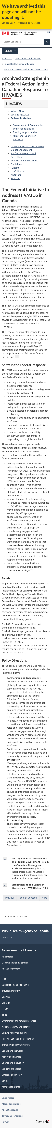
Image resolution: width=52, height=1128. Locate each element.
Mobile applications (11, 1103)
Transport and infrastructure (16, 1044)
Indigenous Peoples (11, 1068)
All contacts (7, 956)
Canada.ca (7, 58)
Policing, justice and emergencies (18, 1038)
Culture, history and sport (14, 1032)
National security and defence (16, 1026)
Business (6, 996)
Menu (9, 50)
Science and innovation (13, 1062)
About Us (16, 174)
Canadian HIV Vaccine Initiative (27, 146)
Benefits (6, 1002)
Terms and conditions (12, 1115)
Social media (8, 1097)
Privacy (5, 1121)
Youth (5, 1080)
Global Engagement (21, 149)
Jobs (4, 978)
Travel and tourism (11, 990)
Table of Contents (28, 897)
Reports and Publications (24, 160)
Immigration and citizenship (15, 984)
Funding (15, 167)
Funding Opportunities (25, 132)
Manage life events (11, 1086)
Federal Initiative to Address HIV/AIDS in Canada (27, 69)
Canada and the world (12, 1050)
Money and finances (11, 1056)
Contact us (7, 937)
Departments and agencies (28, 58)
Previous (10, 897)
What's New (17, 111)
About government (11, 968)
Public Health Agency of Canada (19, 64)
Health (5, 1008)
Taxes (4, 1014)
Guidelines (16, 164)
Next (44, 897)
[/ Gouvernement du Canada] (19, 33)
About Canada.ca (10, 1109)
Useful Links (17, 171)
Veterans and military (12, 1074)
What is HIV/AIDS (20, 114)
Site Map (15, 178)
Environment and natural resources (19, 1020)
